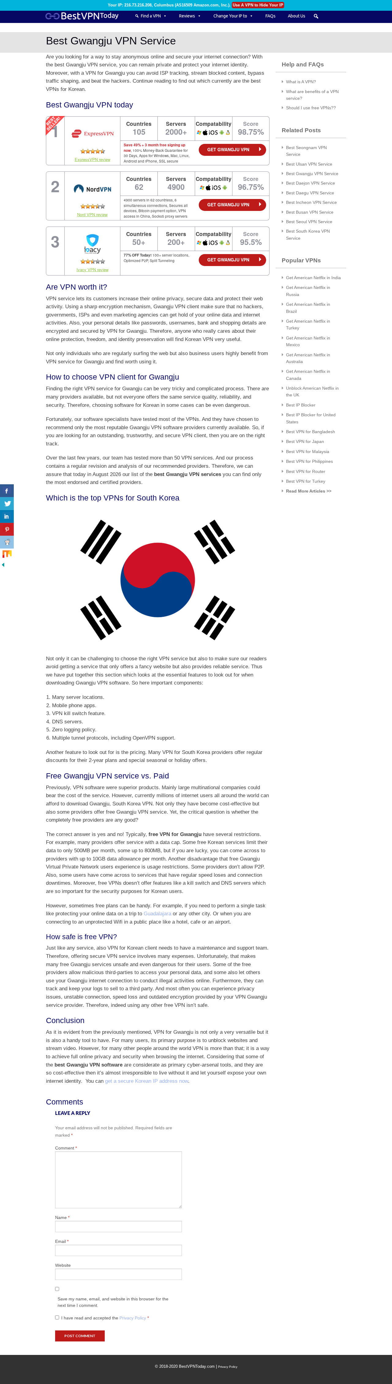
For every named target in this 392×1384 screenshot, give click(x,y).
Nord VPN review (92, 214)
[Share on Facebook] (7, 490)
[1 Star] (83, 151)
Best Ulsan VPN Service (309, 164)
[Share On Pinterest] (7, 529)
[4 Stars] (97, 151)
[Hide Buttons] (3, 564)
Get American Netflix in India (313, 277)
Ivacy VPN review (92, 269)
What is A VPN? (301, 81)
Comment (66, 1148)
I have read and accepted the (105, 1317)
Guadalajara (157, 913)
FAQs (271, 15)
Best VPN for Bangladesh (310, 431)
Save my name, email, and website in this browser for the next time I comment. (113, 1302)
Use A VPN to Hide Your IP (258, 5)
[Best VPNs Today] (86, 16)
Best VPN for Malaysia (307, 451)
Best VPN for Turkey (305, 481)
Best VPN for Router (305, 471)
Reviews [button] (187, 15)
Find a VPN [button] (151, 15)
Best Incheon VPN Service (311, 202)
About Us (296, 15)
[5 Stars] (102, 151)
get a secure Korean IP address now (146, 1081)
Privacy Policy (133, 1317)
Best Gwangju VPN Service (312, 173)
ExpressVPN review (92, 159)
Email (62, 1241)
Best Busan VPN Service (310, 212)
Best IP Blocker (300, 405)
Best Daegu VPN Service (310, 192)
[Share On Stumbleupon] (7, 555)
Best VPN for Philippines (309, 461)
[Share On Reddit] (7, 542)
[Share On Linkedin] (7, 516)
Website (63, 1265)
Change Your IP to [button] (230, 15)
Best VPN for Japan (305, 441)
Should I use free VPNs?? (311, 107)
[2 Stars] (87, 151)
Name (62, 1217)
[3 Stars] (92, 151)
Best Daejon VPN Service (310, 183)
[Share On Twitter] (7, 503)
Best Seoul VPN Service (309, 221)
